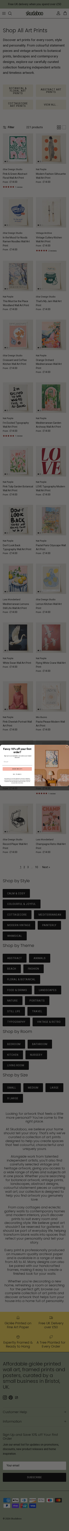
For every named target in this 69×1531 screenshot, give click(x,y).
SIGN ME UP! (17, 769)
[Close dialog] (67, 747)
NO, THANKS (17, 774)
